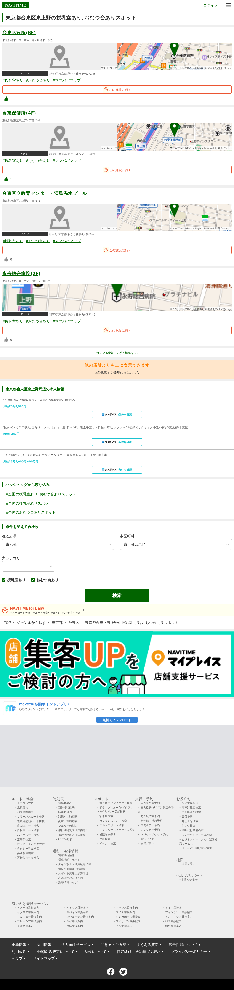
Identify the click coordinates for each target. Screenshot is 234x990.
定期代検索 (24, 839)
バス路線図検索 (191, 812)
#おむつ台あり (38, 80)
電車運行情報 (66, 855)
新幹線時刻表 (66, 807)
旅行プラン (147, 843)
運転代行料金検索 (28, 857)
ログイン (210, 5)
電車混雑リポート (69, 859)
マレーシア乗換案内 (29, 921)
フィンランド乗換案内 (179, 912)
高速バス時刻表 (67, 821)
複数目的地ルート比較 (31, 821)
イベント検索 (107, 843)
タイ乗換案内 (74, 921)
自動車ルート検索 (28, 825)
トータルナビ (25, 803)
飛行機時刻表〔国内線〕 (73, 830)
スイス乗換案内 (125, 912)
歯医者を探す (107, 834)
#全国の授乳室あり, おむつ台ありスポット (41, 494)
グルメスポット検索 (111, 825)
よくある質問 (148, 944)
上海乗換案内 (124, 925)
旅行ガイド (147, 839)
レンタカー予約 (150, 829)
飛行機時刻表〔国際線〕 (73, 834)
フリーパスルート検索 (31, 816)
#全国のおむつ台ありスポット (31, 512)
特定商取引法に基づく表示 (139, 951)
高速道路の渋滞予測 (70, 878)
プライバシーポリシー (189, 951)
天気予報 (187, 816)
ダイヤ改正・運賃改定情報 (74, 864)
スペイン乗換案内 (77, 912)
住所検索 (104, 839)
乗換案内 (22, 807)
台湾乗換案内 (74, 925)
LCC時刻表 (65, 839)
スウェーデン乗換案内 (80, 916)
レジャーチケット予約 (154, 834)
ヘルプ (17, 958)
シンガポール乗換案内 (129, 916)
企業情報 (19, 944)
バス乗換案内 (25, 812)
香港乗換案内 (25, 925)
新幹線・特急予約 (151, 820)
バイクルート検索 (28, 834)
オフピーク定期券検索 (31, 844)
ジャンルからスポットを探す (117, 829)
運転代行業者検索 (193, 830)
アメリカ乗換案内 (28, 907)
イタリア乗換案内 (28, 912)
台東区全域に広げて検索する (117, 353)
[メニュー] (228, 5)
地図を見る (188, 863)
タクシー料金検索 (28, 848)
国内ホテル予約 (150, 825)
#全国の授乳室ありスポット (29, 503)
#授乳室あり (13, 80)
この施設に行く (120, 89)
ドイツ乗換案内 (174, 907)
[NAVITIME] (15, 5)
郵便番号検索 (190, 821)
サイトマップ (44, 958)
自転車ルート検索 (28, 830)
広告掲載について (183, 944)
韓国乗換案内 (173, 921)
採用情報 (44, 944)
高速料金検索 (25, 853)
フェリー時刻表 (67, 825)
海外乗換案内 (190, 803)
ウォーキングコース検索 (197, 834)
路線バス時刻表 (67, 816)
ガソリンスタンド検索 (113, 820)
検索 (117, 595)
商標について (95, 951)
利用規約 (19, 951)
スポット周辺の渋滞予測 (73, 873)
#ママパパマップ (67, 80)
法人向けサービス (75, 944)
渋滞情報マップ (67, 882)
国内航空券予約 (150, 803)
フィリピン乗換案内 (128, 921)
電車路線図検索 (191, 807)
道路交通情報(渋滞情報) (73, 868)
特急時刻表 (65, 812)
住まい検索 (188, 825)
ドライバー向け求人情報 (197, 848)
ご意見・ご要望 (113, 944)
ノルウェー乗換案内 (29, 916)
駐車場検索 (106, 816)
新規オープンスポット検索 (115, 803)
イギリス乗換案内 (77, 907)
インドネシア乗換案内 (179, 916)
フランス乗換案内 (127, 907)
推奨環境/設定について (55, 951)
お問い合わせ (190, 879)
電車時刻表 (65, 803)
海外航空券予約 (150, 816)
